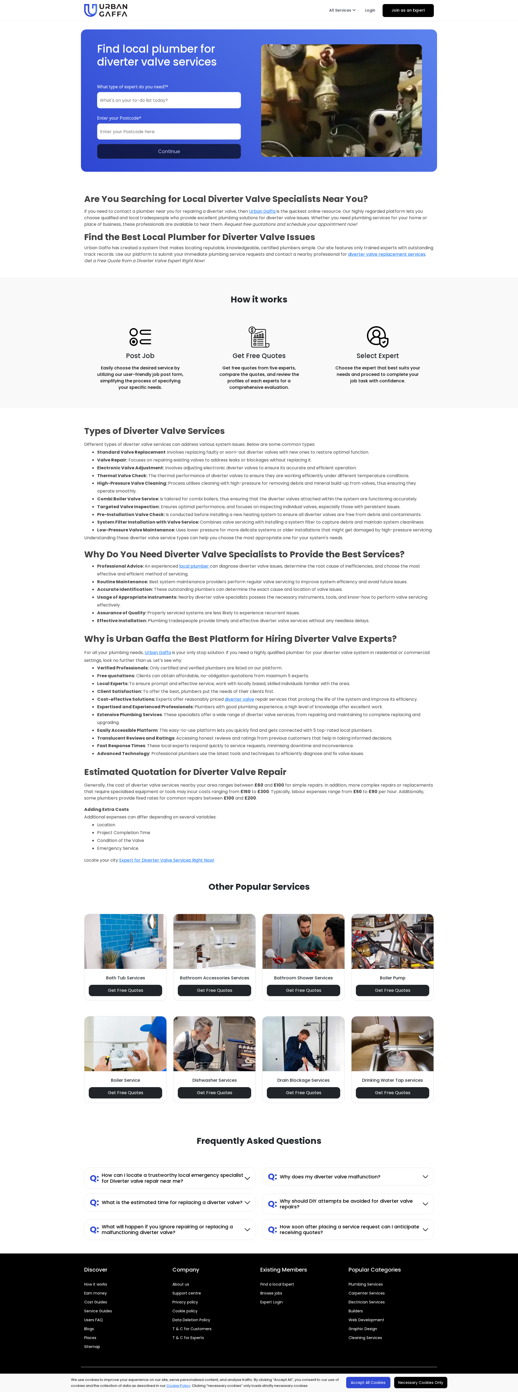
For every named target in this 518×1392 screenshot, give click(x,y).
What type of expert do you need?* (132, 87)
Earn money (95, 1293)
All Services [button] (340, 10)
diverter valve (239, 699)
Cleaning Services (365, 1337)
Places (90, 1337)
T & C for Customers (192, 1329)
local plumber (194, 566)
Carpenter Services (367, 1293)
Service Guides (98, 1311)
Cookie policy (184, 1311)
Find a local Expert (277, 1284)
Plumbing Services (366, 1284)
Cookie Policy (178, 1385)
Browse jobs (271, 1293)
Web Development (366, 1320)
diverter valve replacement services (386, 254)
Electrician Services (367, 1302)
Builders (356, 1311)
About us (180, 1284)
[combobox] (169, 100)
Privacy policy (185, 1302)
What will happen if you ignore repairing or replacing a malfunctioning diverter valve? (161, 1229)
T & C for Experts (188, 1337)
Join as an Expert (408, 10)
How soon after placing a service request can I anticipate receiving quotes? (343, 1229)
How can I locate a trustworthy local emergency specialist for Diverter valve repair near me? (166, 1178)
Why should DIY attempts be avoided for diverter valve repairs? (340, 1204)
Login (370, 10)
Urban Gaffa (262, 211)
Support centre (186, 1293)
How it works (95, 1284)
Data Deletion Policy (191, 1320)
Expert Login (271, 1302)
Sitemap (92, 1346)
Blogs (89, 1329)
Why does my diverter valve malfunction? (324, 1176)
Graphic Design (363, 1329)
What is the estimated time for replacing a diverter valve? (166, 1202)
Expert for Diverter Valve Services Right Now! (166, 860)
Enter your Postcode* (119, 118)
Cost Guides (95, 1302)
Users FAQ (93, 1320)
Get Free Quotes (125, 990)
